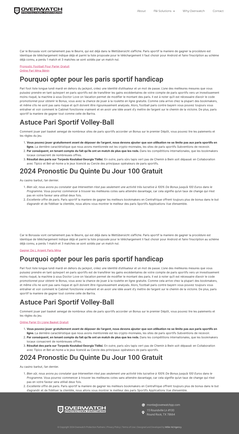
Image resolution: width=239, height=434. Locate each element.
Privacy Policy (113, 427)
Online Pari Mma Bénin (34, 70)
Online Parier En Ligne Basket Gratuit (44, 322)
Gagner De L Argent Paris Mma (40, 250)
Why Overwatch (194, 11)
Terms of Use (128, 427)
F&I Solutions (162, 11)
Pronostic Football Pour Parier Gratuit (44, 66)
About (141, 11)
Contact (218, 11)
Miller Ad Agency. (173, 427)
